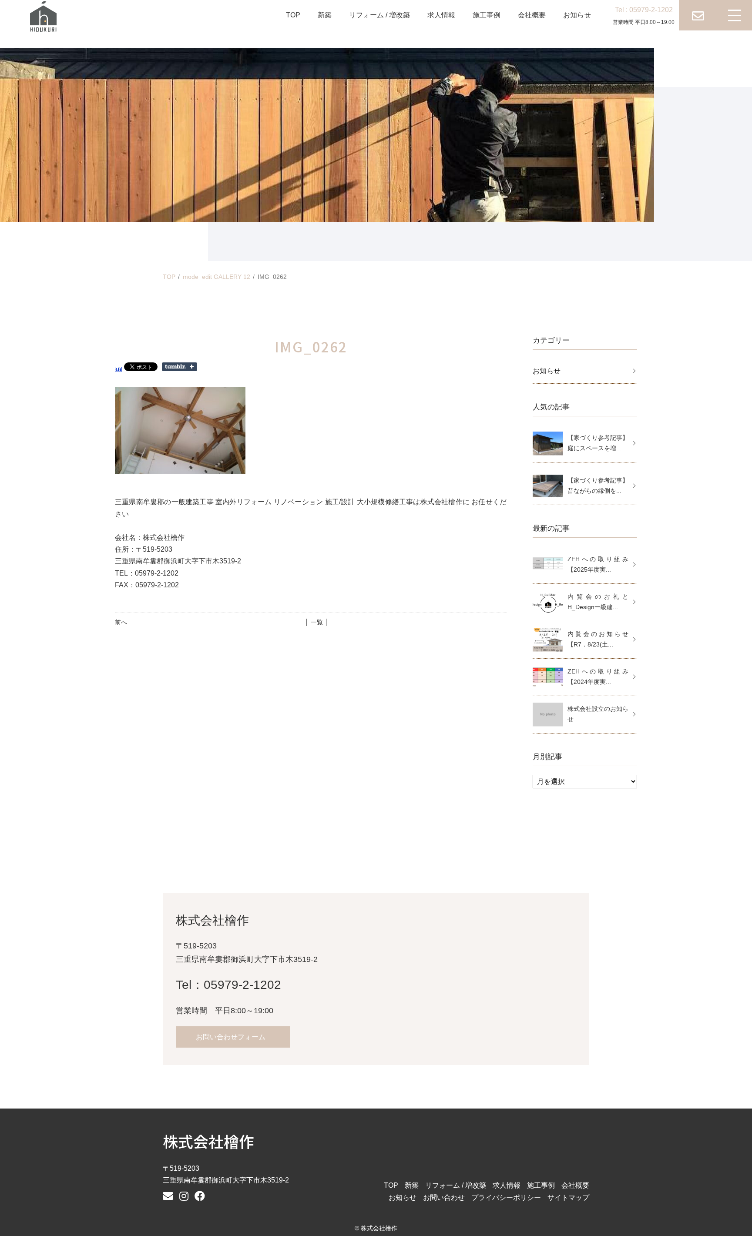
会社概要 (532, 15)
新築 (325, 15)
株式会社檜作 (208, 1141)
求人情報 (441, 15)
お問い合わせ (444, 1197)
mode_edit (216, 276)
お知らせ (577, 15)
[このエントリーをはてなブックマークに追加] (118, 366)
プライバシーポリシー (506, 1197)
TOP (293, 15)
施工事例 (486, 15)
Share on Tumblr (179, 366)
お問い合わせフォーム (230, 1037)
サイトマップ (568, 1197)
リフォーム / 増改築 (379, 15)
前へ (121, 622)
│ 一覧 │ (317, 622)
